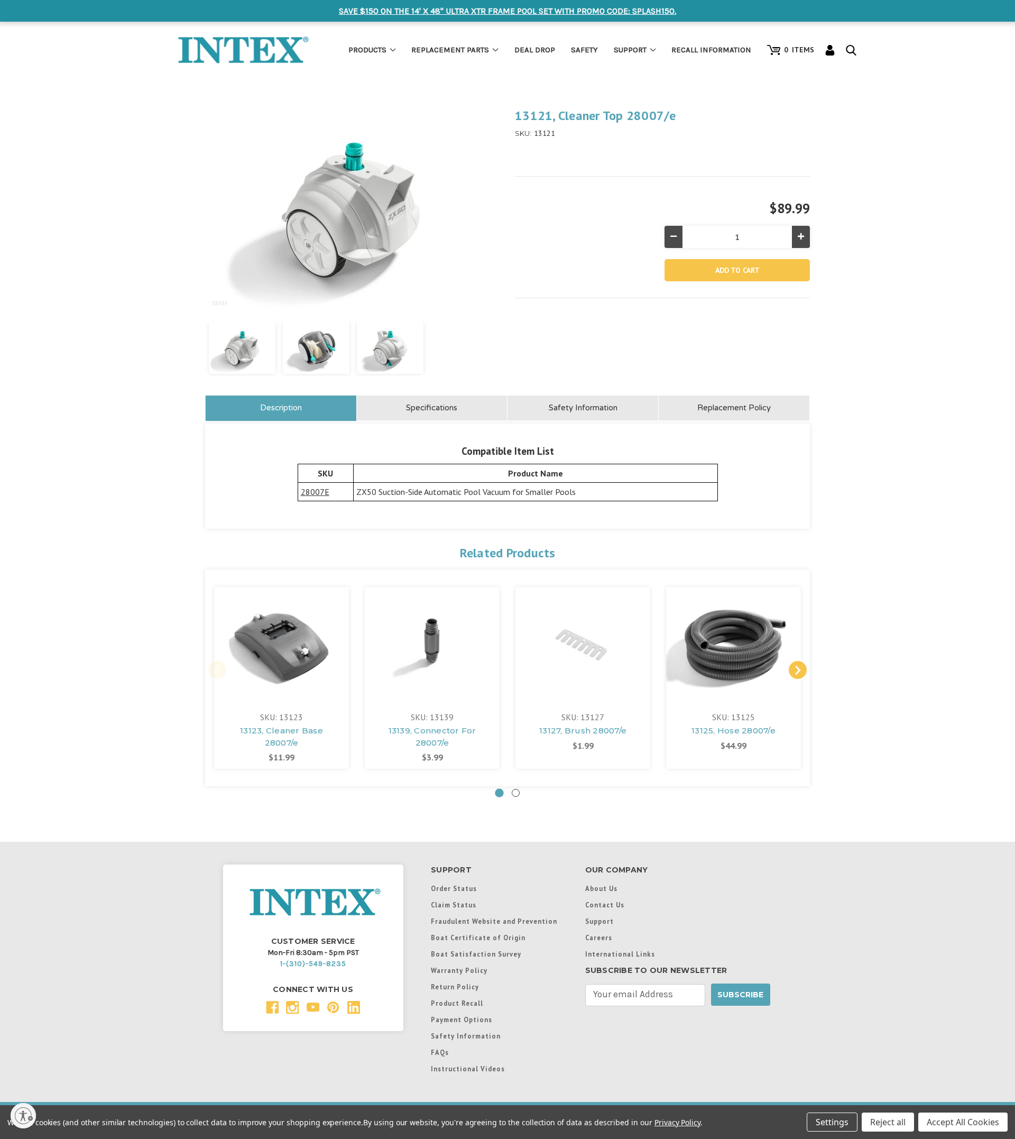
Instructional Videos (468, 1068)
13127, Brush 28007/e (582, 730)
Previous (217, 670)
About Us (601, 888)
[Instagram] (292, 1007)
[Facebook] (272, 1007)
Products (367, 49)
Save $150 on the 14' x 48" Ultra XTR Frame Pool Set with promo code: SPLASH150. (507, 11)
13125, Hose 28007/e (733, 730)
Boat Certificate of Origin (478, 937)
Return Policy (455, 986)
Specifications (431, 407)
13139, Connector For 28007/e (432, 736)
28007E (315, 491)
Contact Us (604, 905)
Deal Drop (534, 49)
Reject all (888, 1122)
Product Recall (457, 1003)
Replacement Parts (450, 49)
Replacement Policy (734, 407)
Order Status (454, 888)
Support (630, 49)
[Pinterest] (333, 1007)
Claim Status (453, 905)
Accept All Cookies (963, 1122)
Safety (584, 49)
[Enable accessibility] (23, 1115)
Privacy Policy (677, 1122)
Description (281, 407)
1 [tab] (499, 793)
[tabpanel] (281, 678)
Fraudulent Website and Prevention (494, 921)
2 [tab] (516, 793)
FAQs (440, 1052)
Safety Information (583, 407)
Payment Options (461, 1019)
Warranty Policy (459, 970)
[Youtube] (313, 1007)
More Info (282, 638)
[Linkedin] (354, 1007)
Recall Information (711, 49)
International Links (620, 954)
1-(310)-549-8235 (313, 963)
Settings (832, 1122)
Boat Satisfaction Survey (476, 954)
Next (798, 670)
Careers (598, 937)
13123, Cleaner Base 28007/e (281, 736)
